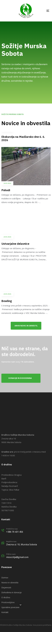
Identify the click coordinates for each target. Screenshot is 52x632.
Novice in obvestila (9, 582)
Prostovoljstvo (8, 602)
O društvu (5, 597)
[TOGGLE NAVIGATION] (41, 10)
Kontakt (4, 612)
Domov (4, 577)
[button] (20, 605)
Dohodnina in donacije (11, 592)
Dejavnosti (6, 587)
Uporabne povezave (10, 607)
